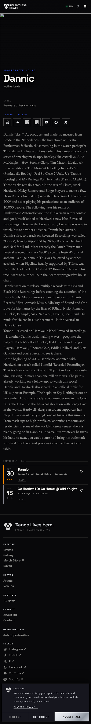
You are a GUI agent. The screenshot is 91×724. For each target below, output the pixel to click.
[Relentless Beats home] (15, 6)
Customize (41, 717)
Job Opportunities (16, 635)
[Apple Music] (37, 122)
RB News (9, 601)
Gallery (8, 555)
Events (8, 550)
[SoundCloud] (17, 122)
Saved (7, 566)
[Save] (81, 471)
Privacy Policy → (26, 706)
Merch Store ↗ (13, 560)
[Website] (7, 122)
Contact (9, 620)
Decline (15, 717)
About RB (10, 615)
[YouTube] (46, 122)
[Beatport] (27, 122)
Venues (8, 586)
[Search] (77, 6)
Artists (7, 581)
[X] (66, 122)
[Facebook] (56, 122)
